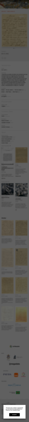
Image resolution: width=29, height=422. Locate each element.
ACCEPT (14, 414)
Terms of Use (16, 410)
